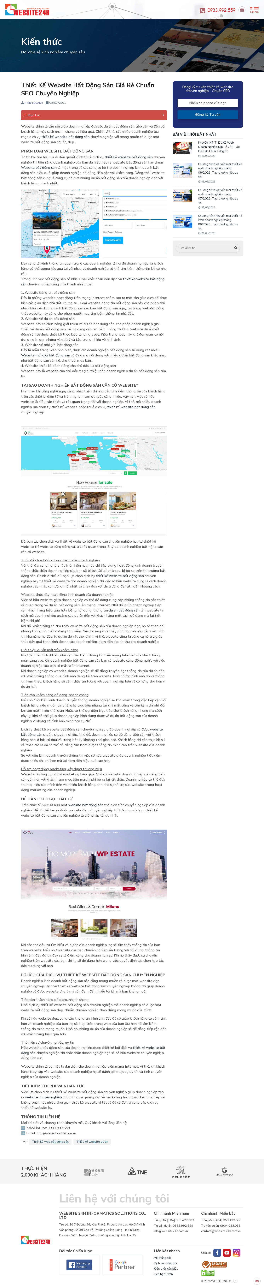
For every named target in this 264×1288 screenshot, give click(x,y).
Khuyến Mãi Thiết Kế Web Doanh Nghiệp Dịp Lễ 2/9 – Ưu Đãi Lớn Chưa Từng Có (219, 146)
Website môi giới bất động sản (45, 355)
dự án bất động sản (124, 610)
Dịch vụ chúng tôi (165, 1263)
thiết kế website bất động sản (65, 136)
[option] (94, 1172)
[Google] (122, 1264)
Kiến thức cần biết (166, 1269)
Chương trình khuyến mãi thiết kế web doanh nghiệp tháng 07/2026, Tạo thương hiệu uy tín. (220, 196)
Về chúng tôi (162, 1258)
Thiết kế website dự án (92, 1142)
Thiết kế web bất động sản (50, 1142)
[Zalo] (236, 1253)
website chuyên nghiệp (43, 1097)
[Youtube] (227, 1253)
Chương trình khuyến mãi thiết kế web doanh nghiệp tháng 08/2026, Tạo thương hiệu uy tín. (220, 170)
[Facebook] (79, 1264)
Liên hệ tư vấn (163, 1274)
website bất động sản (85, 805)
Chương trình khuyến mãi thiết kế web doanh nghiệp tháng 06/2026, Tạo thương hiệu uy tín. (220, 222)
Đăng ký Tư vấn (207, 114)
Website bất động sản (39, 167)
